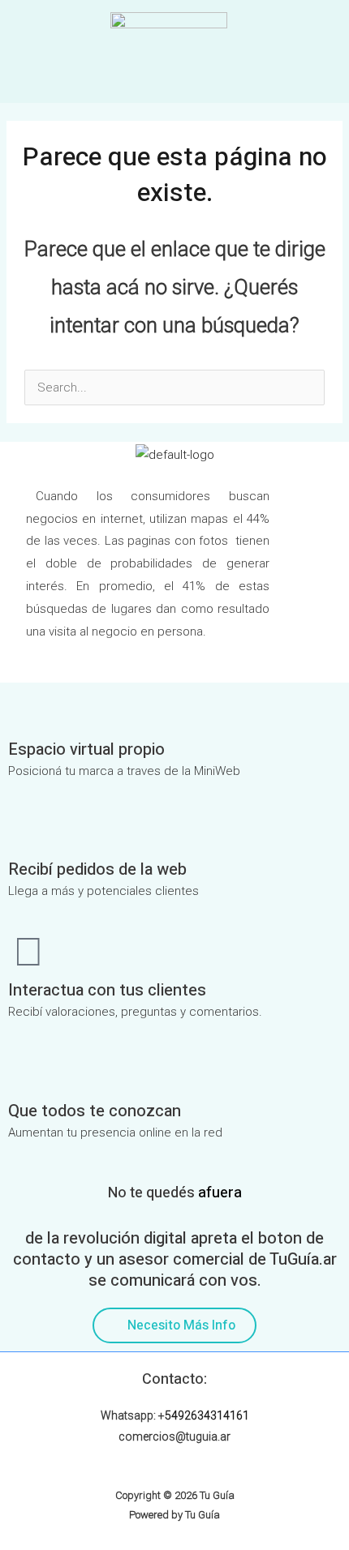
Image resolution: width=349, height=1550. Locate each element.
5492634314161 (207, 1415)
